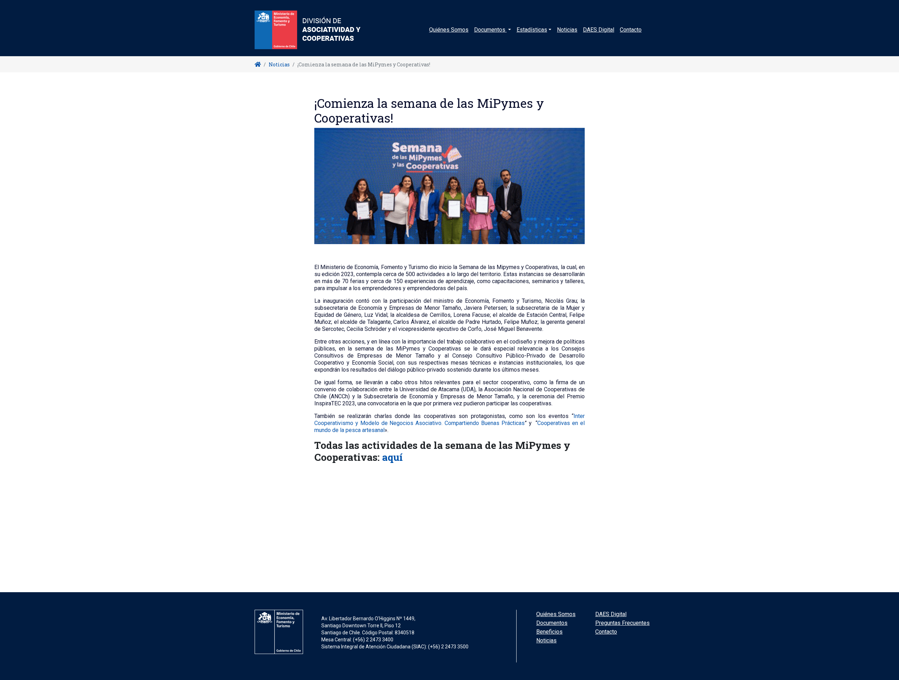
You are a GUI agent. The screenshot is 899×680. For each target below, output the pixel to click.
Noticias (567, 29)
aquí (392, 457)
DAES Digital (598, 29)
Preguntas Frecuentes (622, 623)
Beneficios (549, 631)
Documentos (551, 623)
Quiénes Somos (448, 29)
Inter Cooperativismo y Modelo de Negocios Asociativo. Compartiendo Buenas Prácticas (449, 419)
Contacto (631, 29)
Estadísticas (532, 29)
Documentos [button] (490, 29)
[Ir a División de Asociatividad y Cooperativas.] (258, 64)
